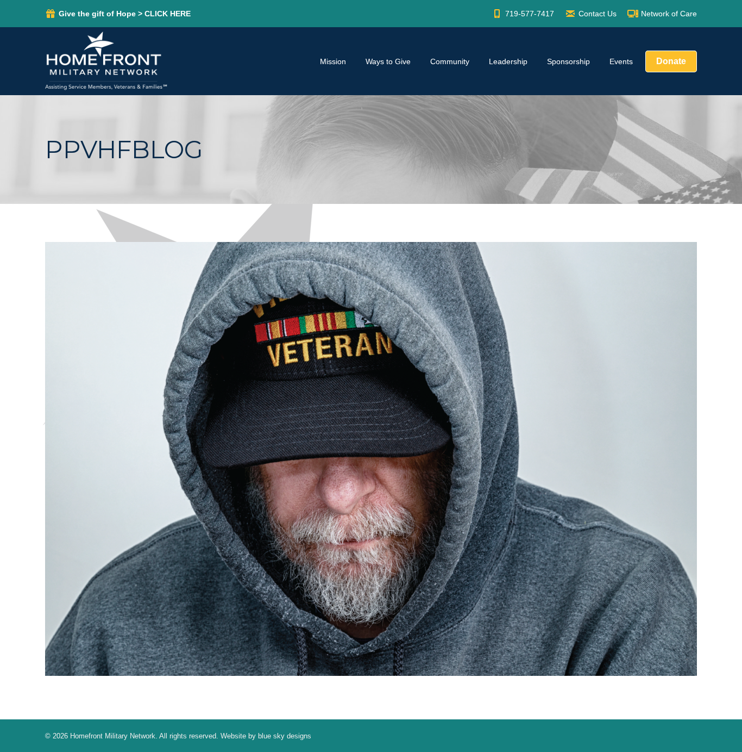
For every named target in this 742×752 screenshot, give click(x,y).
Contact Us (597, 13)
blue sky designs (284, 736)
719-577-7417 (529, 13)
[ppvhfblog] (371, 459)
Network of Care (669, 13)
